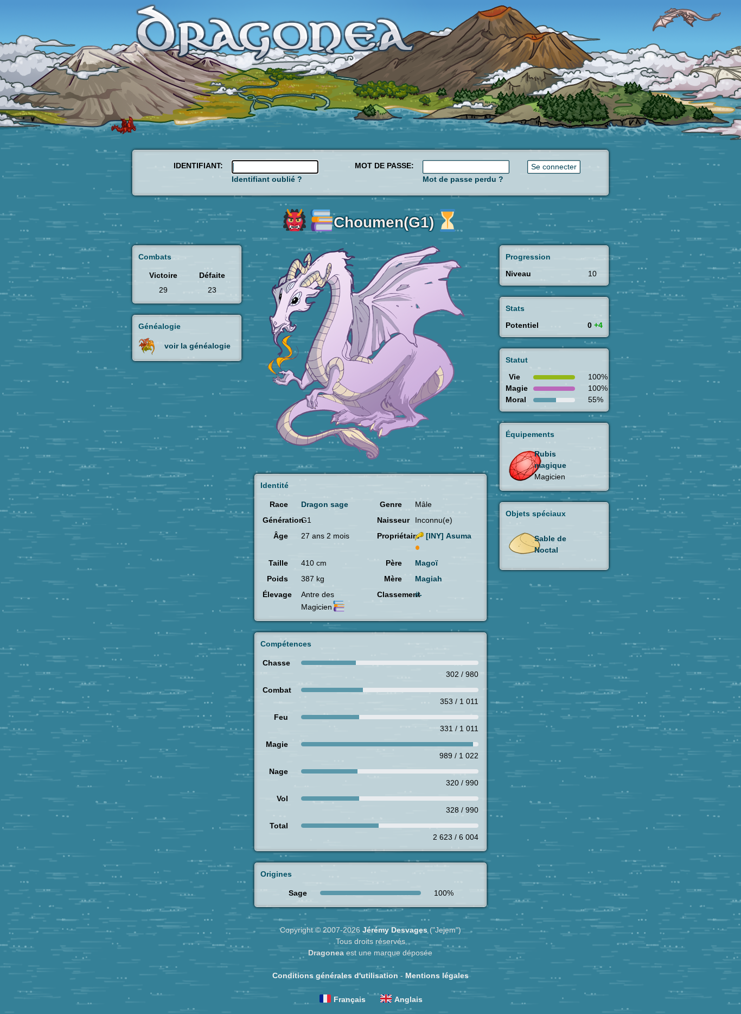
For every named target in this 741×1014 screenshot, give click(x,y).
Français (350, 999)
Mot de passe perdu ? (463, 179)
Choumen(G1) (384, 222)
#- (418, 594)
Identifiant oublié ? (267, 179)
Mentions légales (437, 975)
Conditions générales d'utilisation (335, 975)
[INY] (448, 535)
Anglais (408, 999)
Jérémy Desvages (394, 930)
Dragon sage (324, 504)
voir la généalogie (197, 345)
